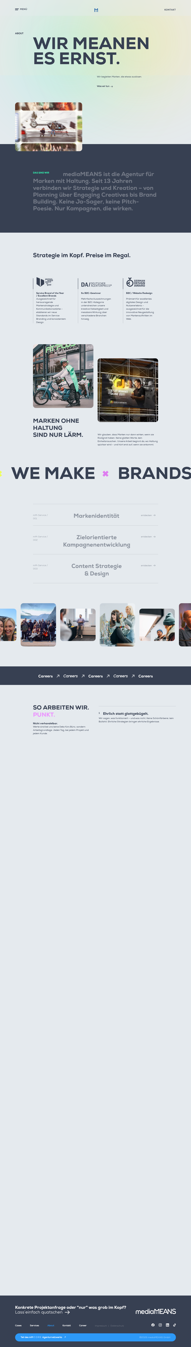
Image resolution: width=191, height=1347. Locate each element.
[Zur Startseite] (156, 1311)
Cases (18, 1326)
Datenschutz (117, 1325)
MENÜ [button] (23, 9)
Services (34, 1326)
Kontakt (170, 10)
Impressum (101, 1325)
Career (83, 1326)
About (50, 1326)
